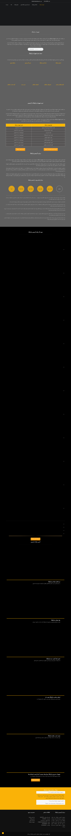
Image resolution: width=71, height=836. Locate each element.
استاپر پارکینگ (16, 4)
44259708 (42, 817)
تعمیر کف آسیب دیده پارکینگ (53, 658)
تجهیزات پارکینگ (42, 4)
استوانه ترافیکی (35, 84)
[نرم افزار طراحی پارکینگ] (35, 563)
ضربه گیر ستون (28, 62)
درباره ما (7, 4)
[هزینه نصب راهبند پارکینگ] (35, 717)
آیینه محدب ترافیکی (11, 84)
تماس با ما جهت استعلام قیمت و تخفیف (51, 149)
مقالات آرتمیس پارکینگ (35, 780)
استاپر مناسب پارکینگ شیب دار (52, 697)
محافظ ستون (12, 62)
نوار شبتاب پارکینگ (55, 620)
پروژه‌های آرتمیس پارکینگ (35, 539)
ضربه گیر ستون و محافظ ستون (25, 4)
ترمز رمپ (23, 84)
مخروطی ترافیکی (47, 84)
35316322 (44, 819)
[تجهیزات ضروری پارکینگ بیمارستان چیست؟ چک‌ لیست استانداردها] (35, 756)
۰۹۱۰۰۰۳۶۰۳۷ (43, 820)
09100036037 (44, 823)
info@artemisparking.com (42, 822)
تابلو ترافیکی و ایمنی (60, 84)
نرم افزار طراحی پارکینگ (54, 581)
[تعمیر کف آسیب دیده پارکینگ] (35, 640)
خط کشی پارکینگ (34, 4)
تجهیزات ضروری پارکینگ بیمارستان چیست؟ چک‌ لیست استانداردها (44, 774)
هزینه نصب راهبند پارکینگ (54, 735)
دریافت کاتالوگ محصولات (20, 149)
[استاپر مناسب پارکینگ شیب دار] (35, 679)
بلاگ (11, 4)
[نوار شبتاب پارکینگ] (35, 602)
